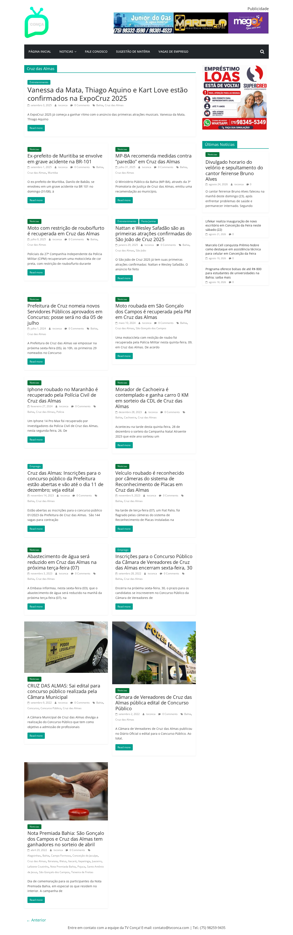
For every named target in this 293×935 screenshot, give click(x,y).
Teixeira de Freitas (82, 872)
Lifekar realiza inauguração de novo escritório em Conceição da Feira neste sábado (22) (233, 225)
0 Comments (82, 105)
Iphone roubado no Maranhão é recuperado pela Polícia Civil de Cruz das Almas (62, 395)
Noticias (66, 51)
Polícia (60, 412)
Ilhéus (62, 861)
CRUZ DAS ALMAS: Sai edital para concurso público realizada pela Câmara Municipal (63, 691)
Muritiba (53, 172)
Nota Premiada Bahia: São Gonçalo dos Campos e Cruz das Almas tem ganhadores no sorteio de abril (65, 839)
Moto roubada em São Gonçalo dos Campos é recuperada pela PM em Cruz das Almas (153, 311)
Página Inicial (40, 51)
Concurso (33, 708)
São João (141, 250)
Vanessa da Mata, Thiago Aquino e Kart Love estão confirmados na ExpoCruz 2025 (107, 94)
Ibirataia (53, 861)
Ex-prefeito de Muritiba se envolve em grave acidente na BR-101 (64, 158)
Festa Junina (148, 221)
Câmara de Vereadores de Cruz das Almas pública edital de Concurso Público (153, 703)
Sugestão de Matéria (133, 51)
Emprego (35, 466)
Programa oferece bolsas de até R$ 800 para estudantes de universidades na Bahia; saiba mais (233, 273)
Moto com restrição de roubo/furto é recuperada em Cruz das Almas (65, 231)
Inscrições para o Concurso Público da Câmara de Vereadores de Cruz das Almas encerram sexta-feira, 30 (153, 562)
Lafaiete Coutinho (37, 866)
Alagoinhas (34, 855)
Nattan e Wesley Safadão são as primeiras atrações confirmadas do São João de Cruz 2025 (153, 233)
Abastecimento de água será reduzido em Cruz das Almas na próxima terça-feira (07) (62, 562)
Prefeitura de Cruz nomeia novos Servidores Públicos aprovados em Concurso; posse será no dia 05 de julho (65, 314)
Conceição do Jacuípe (85, 855)
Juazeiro (97, 861)
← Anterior (36, 920)
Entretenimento (39, 82)
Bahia (99, 105)
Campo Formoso (61, 855)
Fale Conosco (96, 51)
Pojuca (81, 866)
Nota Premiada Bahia (63, 866)
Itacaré (72, 861)
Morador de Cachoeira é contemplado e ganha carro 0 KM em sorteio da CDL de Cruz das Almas (152, 397)
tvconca (63, 105)
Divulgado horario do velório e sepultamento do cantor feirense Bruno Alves (234, 170)
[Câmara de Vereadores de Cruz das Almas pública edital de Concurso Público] (154, 624)
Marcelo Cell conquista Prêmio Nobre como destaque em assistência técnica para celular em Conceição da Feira (233, 249)
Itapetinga (84, 861)
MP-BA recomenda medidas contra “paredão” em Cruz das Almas (153, 158)
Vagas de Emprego (173, 51)
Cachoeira (130, 417)
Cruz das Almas (114, 105)
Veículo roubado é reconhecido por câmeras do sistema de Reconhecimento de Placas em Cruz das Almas (149, 481)
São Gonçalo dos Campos (151, 328)
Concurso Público (51, 708)
